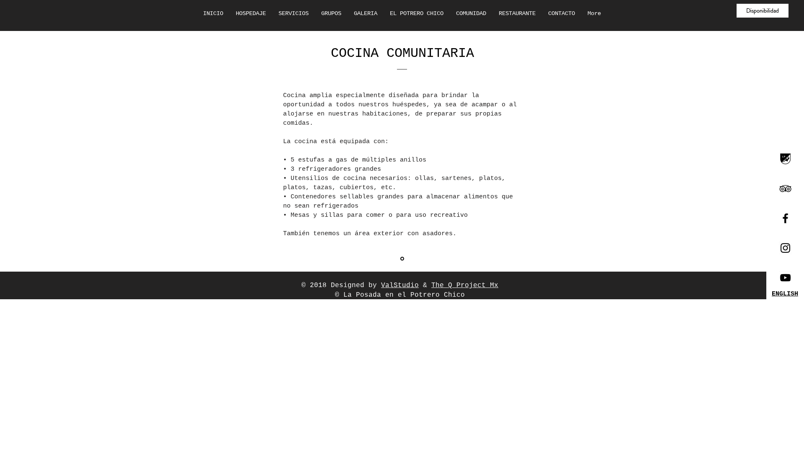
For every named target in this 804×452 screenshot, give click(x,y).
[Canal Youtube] (785, 277)
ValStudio (400, 285)
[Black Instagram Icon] (785, 247)
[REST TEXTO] (402, 259)
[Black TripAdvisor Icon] (785, 188)
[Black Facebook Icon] (785, 218)
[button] (762, 10)
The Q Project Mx (464, 285)
